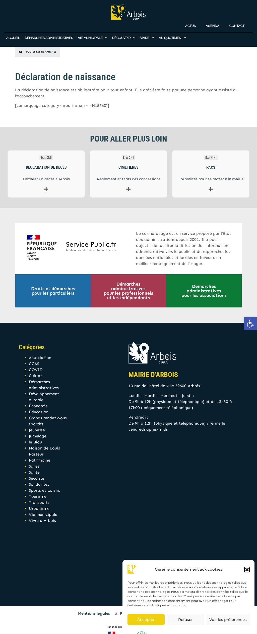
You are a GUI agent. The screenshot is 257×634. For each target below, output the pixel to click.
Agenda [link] (212, 26)
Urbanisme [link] (39, 508)
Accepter (146, 619)
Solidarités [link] (39, 484)
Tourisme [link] (37, 496)
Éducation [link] (38, 412)
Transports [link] (39, 502)
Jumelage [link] (37, 436)
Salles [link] (34, 466)
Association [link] (40, 357)
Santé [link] (34, 472)
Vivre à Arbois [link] (42, 520)
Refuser (185, 619)
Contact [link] (236, 26)
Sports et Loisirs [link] (44, 490)
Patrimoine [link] (39, 460)
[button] (246, 569)
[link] (250, 323)
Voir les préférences (228, 619)
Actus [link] (190, 26)
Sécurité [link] (36, 478)
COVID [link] (36, 369)
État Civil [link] (46, 157)
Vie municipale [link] (43, 514)
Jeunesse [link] (37, 430)
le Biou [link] (35, 442)
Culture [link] (36, 375)
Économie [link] (38, 405)
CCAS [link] (34, 363)
